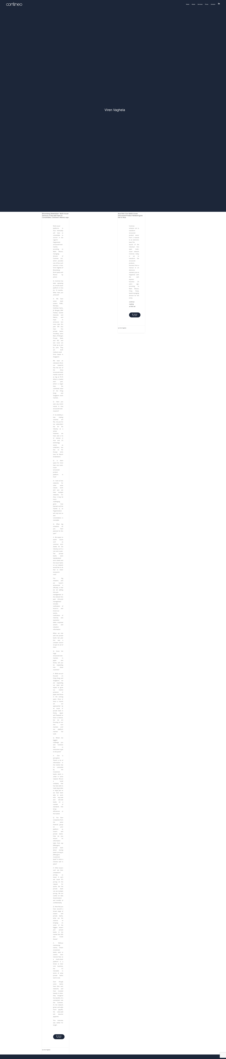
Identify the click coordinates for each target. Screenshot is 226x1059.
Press (206, 4)
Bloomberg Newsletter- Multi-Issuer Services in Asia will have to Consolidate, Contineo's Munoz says (55, 215)
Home (187, 4)
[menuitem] (188, 4)
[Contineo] (14, 4)
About (193, 4)
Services (200, 4)
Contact (213, 4)
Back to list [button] (59, 1036)
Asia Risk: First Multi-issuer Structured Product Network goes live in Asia (130, 215)
